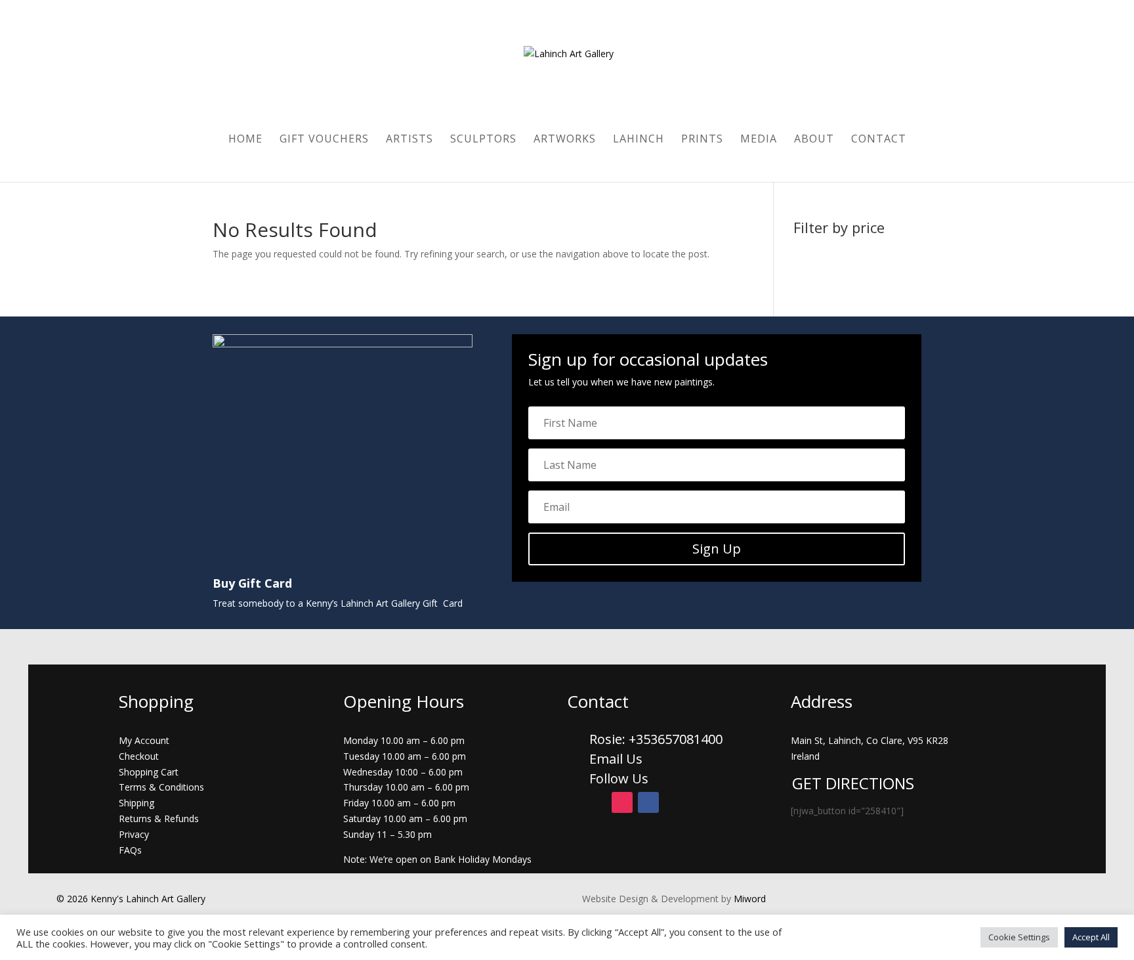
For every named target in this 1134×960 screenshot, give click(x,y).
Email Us (615, 759)
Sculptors (483, 140)
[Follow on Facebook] (648, 802)
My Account (144, 740)
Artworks (565, 140)
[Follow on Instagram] (622, 802)
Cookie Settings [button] (1019, 937)
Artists (409, 140)
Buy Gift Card (252, 583)
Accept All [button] (1091, 937)
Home (245, 140)
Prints (702, 140)
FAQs (130, 850)
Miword (748, 898)
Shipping (136, 802)
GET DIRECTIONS (853, 783)
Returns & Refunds (159, 818)
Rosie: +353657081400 (657, 739)
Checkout (139, 756)
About (814, 140)
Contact (878, 140)
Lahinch (638, 140)
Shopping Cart (148, 772)
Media (758, 140)
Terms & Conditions (161, 787)
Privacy (134, 834)
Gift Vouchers (324, 140)
